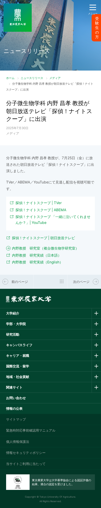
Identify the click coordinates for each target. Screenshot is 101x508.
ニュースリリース (32, 78)
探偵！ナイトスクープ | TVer (39, 203)
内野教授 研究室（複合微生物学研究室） (45, 248)
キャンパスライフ (19, 345)
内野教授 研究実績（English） (37, 262)
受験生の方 (97, 27)
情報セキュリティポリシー (26, 453)
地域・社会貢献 (17, 377)
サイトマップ (16, 419)
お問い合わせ (16, 398)
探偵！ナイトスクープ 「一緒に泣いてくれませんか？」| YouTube (53, 219)
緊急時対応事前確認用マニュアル (30, 430)
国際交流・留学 (17, 366)
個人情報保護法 (17, 442)
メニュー (92, 13)
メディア (55, 78)
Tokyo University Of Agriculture (57, 496)
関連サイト (14, 387)
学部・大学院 (16, 324)
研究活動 (12, 334)
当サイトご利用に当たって (26, 464)
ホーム (10, 78)
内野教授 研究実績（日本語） (36, 255)
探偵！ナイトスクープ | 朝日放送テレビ (43, 238)
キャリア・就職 (17, 355)
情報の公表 (14, 408)
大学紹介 (12, 313)
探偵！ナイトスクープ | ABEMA (41, 210)
